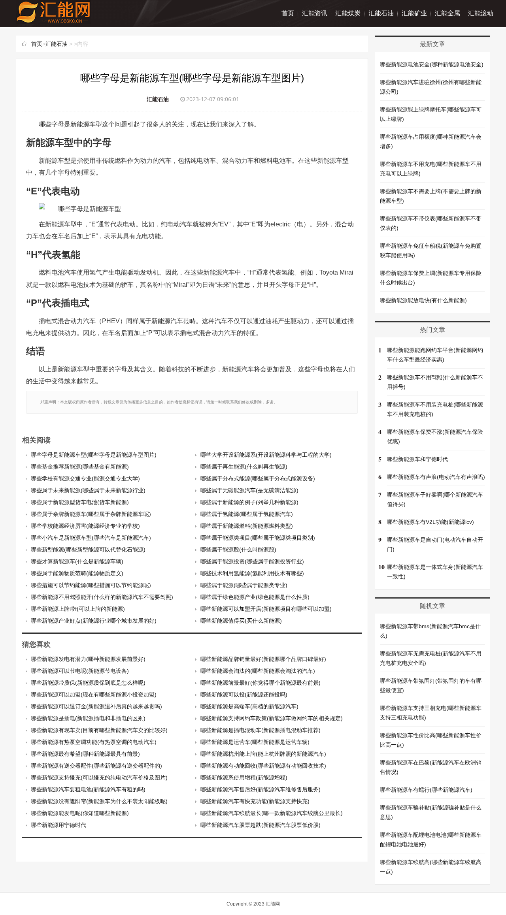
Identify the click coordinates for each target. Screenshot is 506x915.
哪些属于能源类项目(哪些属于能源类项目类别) (257, 538)
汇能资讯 (314, 13)
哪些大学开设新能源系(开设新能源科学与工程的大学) (266, 455)
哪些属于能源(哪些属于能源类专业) (243, 585)
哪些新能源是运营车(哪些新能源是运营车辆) (255, 742)
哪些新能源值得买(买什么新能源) (241, 621)
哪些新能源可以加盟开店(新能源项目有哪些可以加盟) (266, 609)
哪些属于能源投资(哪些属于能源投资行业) (252, 561)
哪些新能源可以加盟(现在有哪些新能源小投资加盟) (94, 694)
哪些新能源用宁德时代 (58, 825)
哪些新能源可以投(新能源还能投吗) (243, 694)
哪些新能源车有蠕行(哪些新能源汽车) (426, 790)
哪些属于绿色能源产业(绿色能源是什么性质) (255, 597)
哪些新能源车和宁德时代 (417, 459)
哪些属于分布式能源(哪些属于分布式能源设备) (257, 478)
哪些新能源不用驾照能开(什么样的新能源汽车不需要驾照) (102, 597)
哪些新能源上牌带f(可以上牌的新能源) (78, 609)
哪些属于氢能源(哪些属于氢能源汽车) (246, 514)
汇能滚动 (480, 13)
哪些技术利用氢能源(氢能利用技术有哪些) (252, 573)
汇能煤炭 (348, 13)
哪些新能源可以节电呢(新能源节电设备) (80, 671)
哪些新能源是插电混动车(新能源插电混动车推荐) (260, 730)
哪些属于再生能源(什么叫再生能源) (243, 466)
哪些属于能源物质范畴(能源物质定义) (77, 573)
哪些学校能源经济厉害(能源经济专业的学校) (85, 526)
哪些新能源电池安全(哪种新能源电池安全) (431, 64)
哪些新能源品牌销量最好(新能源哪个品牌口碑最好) (263, 659)
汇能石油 (381, 13)
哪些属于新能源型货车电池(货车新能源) (80, 502)
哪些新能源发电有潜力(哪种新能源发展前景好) (88, 659)
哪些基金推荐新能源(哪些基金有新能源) (80, 466)
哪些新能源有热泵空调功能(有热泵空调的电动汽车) (94, 742)
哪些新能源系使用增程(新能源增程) (243, 777)
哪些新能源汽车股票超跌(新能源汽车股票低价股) (260, 825)
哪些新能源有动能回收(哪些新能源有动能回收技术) (263, 765)
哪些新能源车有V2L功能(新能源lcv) (430, 522)
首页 (287, 13)
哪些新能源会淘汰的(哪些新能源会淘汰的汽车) (257, 671)
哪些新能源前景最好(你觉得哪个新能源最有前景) (260, 683)
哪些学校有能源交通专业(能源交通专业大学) (85, 478)
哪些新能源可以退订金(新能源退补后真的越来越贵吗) (96, 706)
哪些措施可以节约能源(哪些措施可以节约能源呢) (91, 585)
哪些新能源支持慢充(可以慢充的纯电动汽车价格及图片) (99, 777)
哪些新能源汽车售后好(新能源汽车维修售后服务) (260, 789)
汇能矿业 (414, 13)
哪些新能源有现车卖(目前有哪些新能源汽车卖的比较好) (99, 730)
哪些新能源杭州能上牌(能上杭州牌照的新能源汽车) (263, 754)
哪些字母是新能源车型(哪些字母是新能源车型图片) (94, 455)
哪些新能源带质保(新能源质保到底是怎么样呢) (88, 683)
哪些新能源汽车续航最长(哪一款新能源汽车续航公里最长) (271, 813)
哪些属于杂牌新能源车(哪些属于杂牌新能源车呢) (91, 514)
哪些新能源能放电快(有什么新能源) (423, 300)
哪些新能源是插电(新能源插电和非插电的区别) (88, 718)
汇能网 (273, 904)
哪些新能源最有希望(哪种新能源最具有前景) (85, 754)
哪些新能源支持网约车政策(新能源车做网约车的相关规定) (271, 718)
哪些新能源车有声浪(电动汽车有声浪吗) (436, 477)
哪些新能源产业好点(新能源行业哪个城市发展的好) (94, 621)
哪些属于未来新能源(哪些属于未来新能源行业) (88, 490)
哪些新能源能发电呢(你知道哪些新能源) (80, 813)
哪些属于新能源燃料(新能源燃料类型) (246, 526)
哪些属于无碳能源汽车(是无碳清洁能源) (249, 490)
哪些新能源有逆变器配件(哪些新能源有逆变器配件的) (96, 765)
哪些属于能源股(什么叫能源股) (238, 549)
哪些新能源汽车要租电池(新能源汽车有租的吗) (88, 789)
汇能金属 (447, 13)
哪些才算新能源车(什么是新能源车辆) (77, 561)
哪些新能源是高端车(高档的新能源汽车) (249, 706)
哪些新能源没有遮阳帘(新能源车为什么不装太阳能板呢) (99, 801)
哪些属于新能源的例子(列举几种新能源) (249, 502)
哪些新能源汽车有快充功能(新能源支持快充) (255, 801)
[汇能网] (53, 19)
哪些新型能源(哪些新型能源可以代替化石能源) (88, 549)
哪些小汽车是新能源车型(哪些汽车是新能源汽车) (91, 538)
